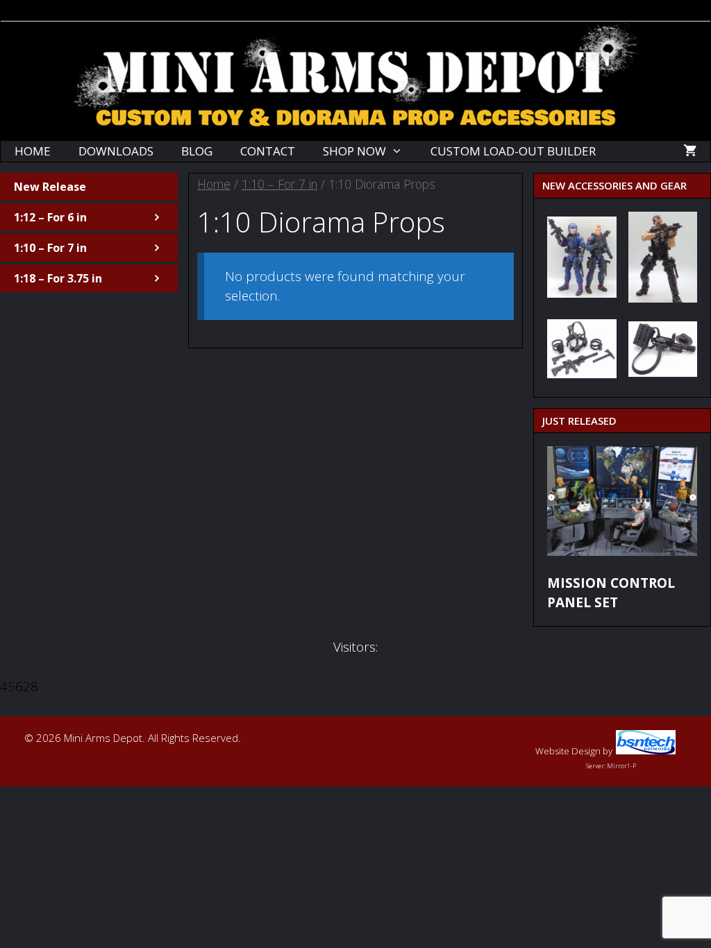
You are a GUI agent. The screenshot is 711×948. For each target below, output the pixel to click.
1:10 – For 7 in (279, 184)
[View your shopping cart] (689, 151)
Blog (196, 151)
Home (33, 151)
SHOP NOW (354, 151)
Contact (267, 151)
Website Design (568, 751)
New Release (50, 186)
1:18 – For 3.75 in (58, 278)
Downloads (115, 151)
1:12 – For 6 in (50, 217)
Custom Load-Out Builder (513, 151)
